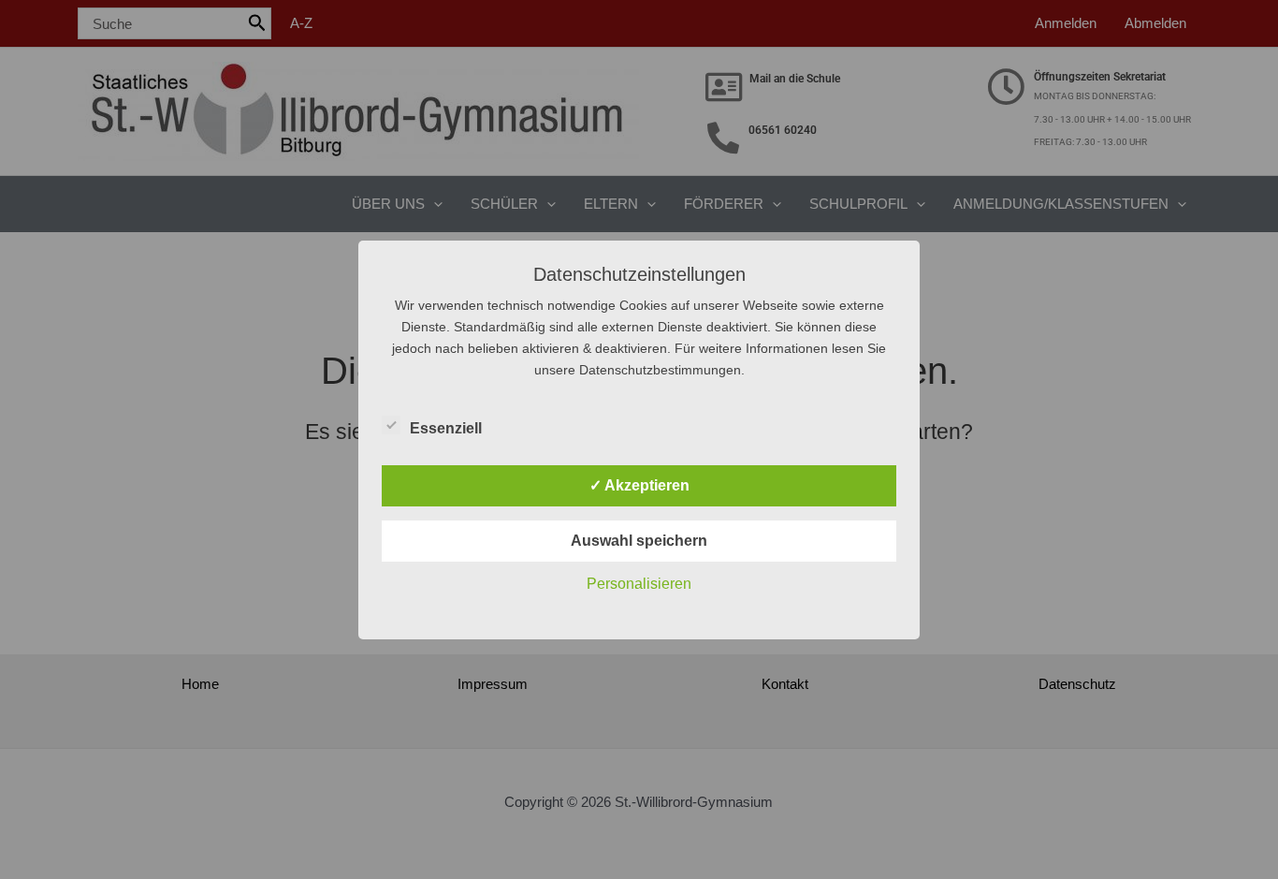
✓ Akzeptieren (639, 485)
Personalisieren (639, 584)
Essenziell (446, 428)
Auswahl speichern (639, 541)
